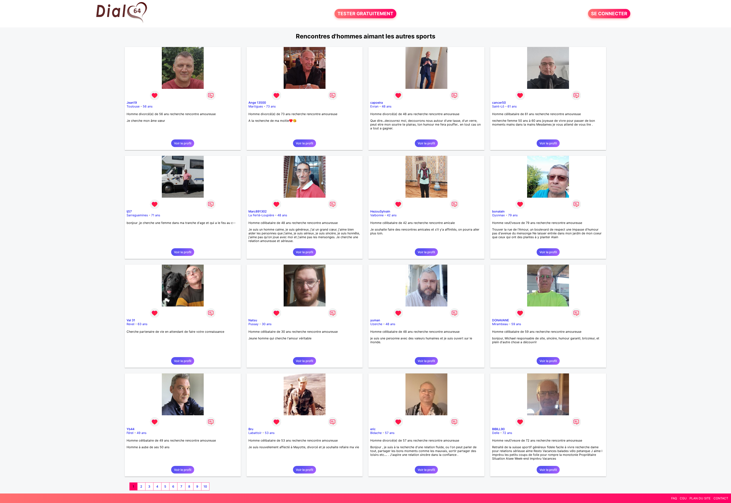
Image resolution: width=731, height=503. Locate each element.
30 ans (266, 324)
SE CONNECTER (609, 13)
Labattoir (255, 433)
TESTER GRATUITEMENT (365, 13)
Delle (495, 433)
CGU (683, 498)
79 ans (513, 215)
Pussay (253, 324)
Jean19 (132, 102)
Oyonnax (498, 215)
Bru (250, 429)
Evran (374, 106)
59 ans (516, 324)
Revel (130, 324)
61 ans (512, 106)
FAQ (674, 498)
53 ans (270, 433)
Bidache (376, 433)
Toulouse (133, 106)
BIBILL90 (498, 429)
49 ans (141, 433)
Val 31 (131, 320)
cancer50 (499, 102)
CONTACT (720, 498)
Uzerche (376, 324)
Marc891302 (257, 211)
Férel (130, 433)
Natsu (252, 320)
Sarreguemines (137, 215)
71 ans (155, 215)
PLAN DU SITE (700, 498)
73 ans (271, 106)
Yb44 (130, 429)
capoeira (376, 102)
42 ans (392, 215)
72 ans (507, 433)
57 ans (389, 433)
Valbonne (377, 215)
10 (205, 486)
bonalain (498, 211)
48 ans (386, 106)
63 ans (142, 324)
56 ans (147, 106)
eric (373, 429)
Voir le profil (182, 143)
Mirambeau (500, 324)
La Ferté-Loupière (261, 215)
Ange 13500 (257, 102)
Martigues (255, 106)
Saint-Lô (498, 106)
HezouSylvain (380, 211)
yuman (375, 320)
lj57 (129, 211)
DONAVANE (500, 320)
